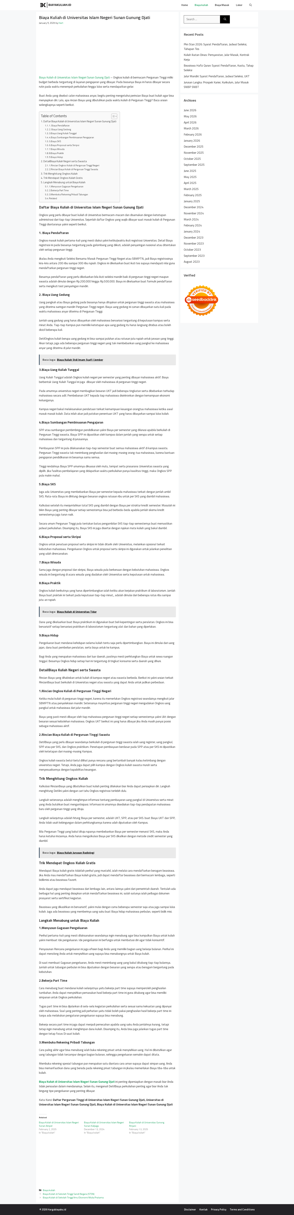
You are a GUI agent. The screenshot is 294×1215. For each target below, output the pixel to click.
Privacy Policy (218, 1209)
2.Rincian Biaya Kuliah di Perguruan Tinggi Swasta (73, 169)
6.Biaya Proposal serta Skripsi (64, 145)
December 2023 (193, 237)
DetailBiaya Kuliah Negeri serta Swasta (65, 161)
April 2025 (190, 183)
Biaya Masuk (222, 5)
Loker (239, 5)
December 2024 (193, 207)
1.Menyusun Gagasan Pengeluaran (66, 186)
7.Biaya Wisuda (56, 149)
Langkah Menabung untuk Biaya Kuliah (64, 182)
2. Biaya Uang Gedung (60, 129)
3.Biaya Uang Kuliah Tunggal (63, 133)
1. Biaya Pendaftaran (59, 125)
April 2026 (190, 122)
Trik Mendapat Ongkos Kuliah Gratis (63, 178)
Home (184, 5)
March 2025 (191, 189)
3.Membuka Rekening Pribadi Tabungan (68, 194)
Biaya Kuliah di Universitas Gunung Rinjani (146, 1124)
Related (53, 198)
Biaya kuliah (201, 5)
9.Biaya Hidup (56, 157)
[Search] (225, 19)
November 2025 (194, 152)
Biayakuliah (86, 5)
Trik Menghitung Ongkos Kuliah (60, 174)
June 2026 (190, 110)
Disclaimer (190, 1209)
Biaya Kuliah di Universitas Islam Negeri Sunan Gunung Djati (74, 77)
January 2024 (192, 231)
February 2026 (193, 134)
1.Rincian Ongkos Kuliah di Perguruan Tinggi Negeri (74, 165)
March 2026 (191, 128)
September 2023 (194, 256)
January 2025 (192, 201)
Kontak (203, 1209)
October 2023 (192, 249)
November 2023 (194, 243)
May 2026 (190, 116)
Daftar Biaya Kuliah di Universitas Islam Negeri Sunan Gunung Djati (79, 121)
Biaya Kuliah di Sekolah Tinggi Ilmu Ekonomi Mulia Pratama (73, 1197)
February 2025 (193, 195)
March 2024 (191, 219)
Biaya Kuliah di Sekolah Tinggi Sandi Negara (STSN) (68, 1194)
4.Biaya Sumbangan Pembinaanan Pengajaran (71, 137)
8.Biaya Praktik (56, 153)
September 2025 (194, 165)
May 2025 (190, 177)
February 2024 (193, 225)
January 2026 (192, 140)
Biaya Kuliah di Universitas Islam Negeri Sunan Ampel (59, 1124)
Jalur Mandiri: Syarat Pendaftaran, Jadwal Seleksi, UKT (217, 76)
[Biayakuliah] (56, 5)
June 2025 (190, 171)
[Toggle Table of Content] (112, 116)
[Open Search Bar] (250, 5)
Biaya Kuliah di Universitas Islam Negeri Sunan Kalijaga (104, 1124)
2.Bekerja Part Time (59, 190)
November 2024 (194, 213)
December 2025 (193, 146)
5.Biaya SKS (55, 141)
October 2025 (192, 159)
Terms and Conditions (242, 1209)
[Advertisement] (107, 50)
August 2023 (192, 261)
